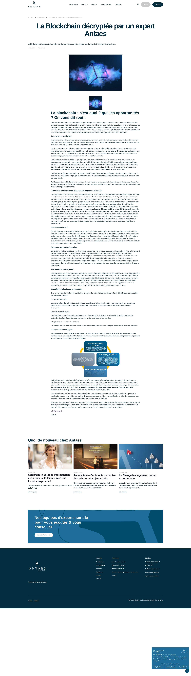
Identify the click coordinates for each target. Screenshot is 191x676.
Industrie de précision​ (118, 568)
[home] (47, 4)
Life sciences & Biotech (118, 565)
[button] (84, 4)
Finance (114, 575)
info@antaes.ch (56, 411)
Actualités (119, 4)
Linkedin (30, 600)
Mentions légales (134, 600)
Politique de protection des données (151, 600)
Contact (98, 575)
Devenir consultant (106, 4)
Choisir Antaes (73, 4)
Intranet (98, 578)
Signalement (99, 572)
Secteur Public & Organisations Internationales (125, 572)
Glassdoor (36, 600)
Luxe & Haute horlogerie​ (119, 562)
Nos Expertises (100, 565)
